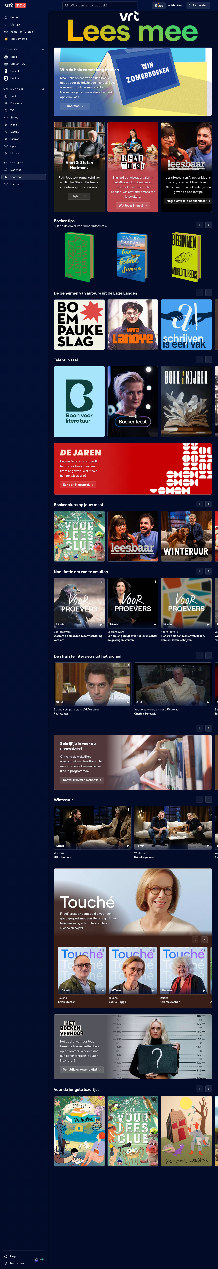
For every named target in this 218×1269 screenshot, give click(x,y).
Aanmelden (200, 5)
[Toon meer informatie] (102, 581)
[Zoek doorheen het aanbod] (43, 89)
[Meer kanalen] (43, 50)
